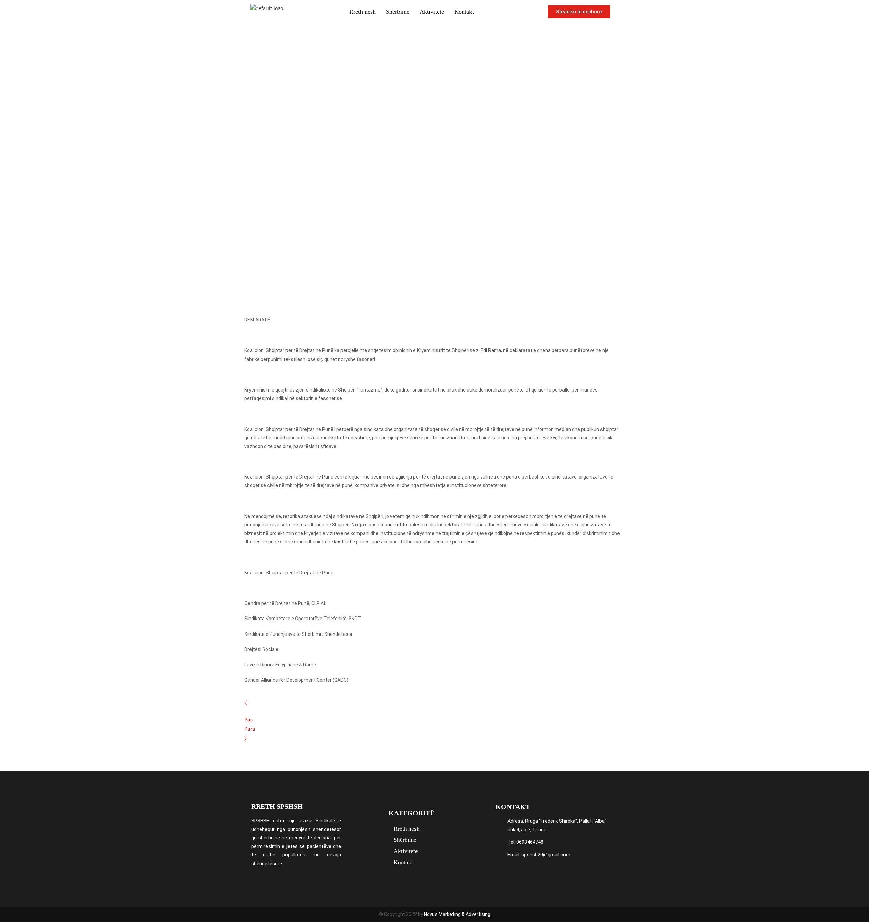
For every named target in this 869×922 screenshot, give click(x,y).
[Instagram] (511, 870)
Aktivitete (432, 11)
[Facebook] (500, 870)
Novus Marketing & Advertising (457, 914)
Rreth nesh (362, 11)
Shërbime (397, 11)
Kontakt (464, 11)
